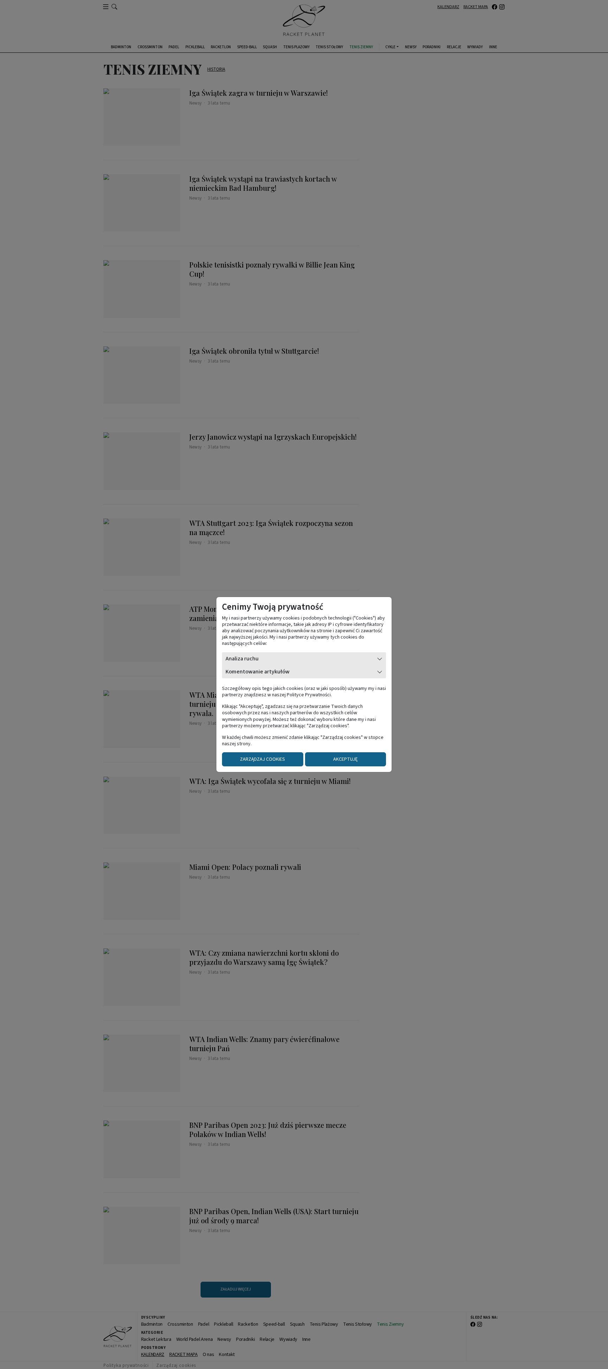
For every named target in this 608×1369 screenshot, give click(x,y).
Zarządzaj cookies (262, 759)
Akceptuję (345, 759)
